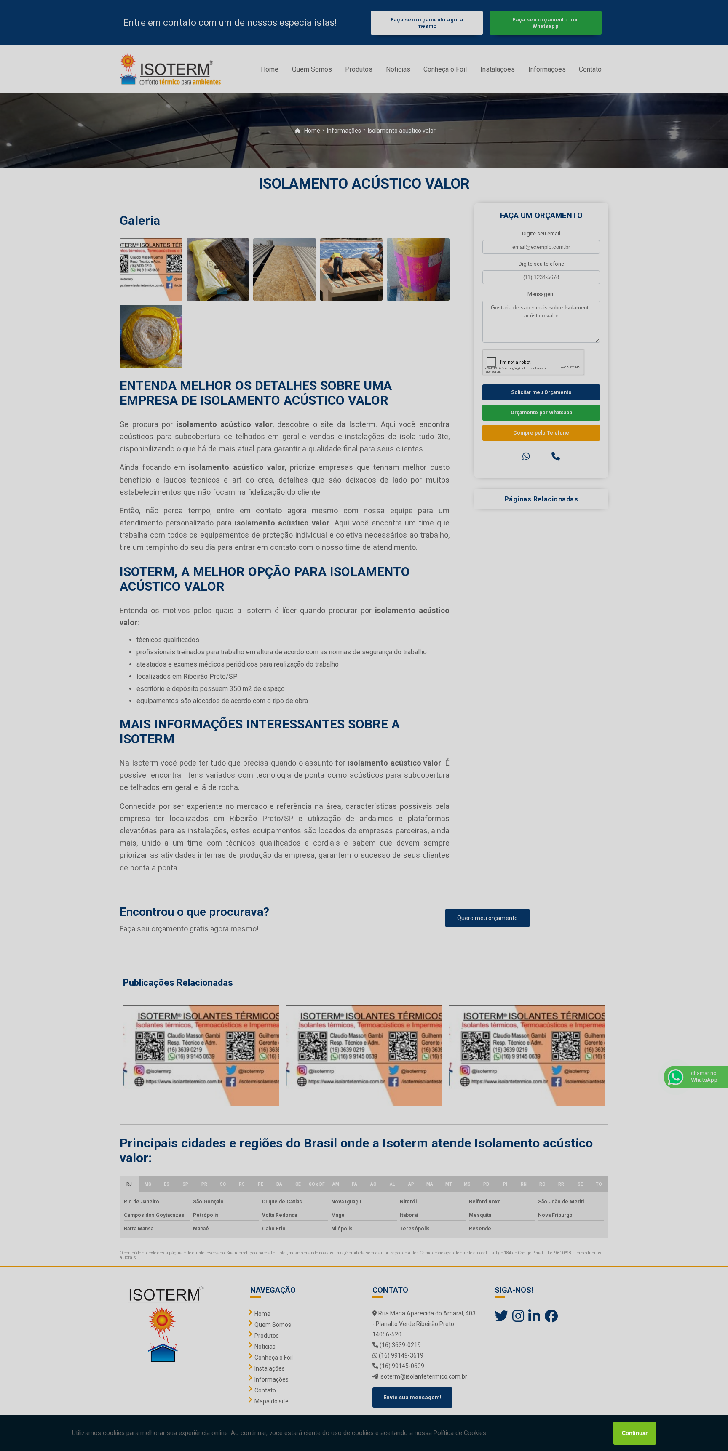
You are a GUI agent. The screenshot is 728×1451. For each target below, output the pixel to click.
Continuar (635, 1433)
